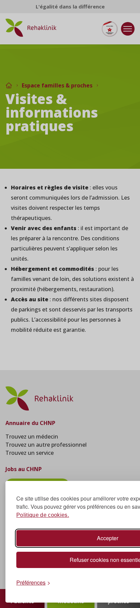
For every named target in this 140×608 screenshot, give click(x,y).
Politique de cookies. (42, 515)
